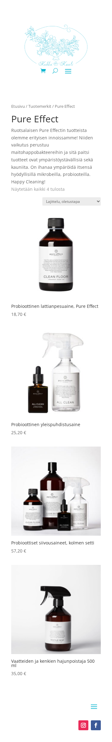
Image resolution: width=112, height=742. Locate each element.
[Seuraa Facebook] (96, 725)
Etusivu (18, 106)
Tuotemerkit (39, 106)
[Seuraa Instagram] (83, 725)
